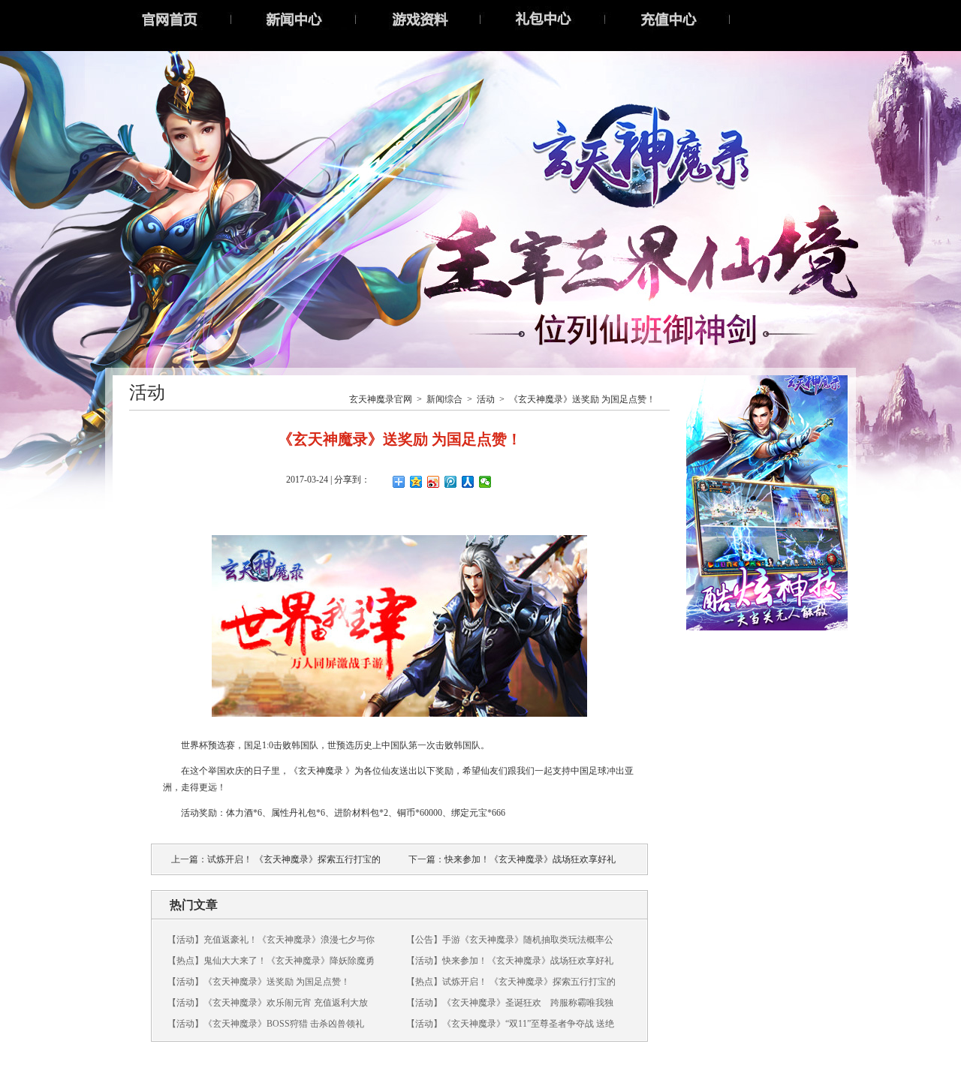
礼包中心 (542, 19)
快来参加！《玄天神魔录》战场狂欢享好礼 (530, 859)
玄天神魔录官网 (380, 399)
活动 (486, 399)
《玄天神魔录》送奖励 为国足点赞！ (582, 399)
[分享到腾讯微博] (450, 482)
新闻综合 (444, 399)
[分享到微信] (485, 482)
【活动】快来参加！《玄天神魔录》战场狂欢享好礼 (509, 960)
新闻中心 (293, 19)
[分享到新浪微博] (433, 482)
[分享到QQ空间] (416, 482)
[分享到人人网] (468, 482)
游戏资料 (418, 19)
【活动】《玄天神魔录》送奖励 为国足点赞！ (258, 981)
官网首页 (169, 19)
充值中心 (667, 19)
